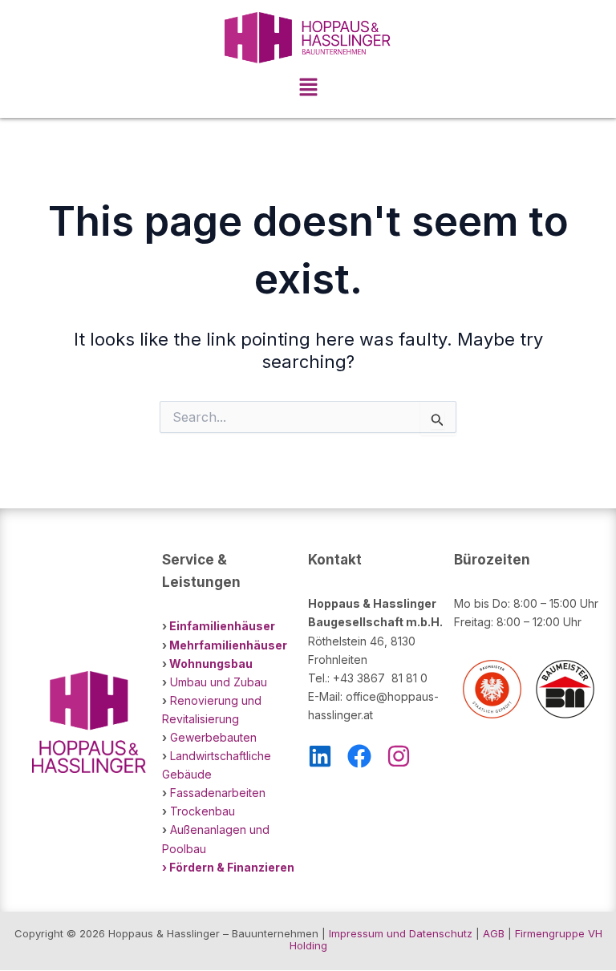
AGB (494, 933)
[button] (308, 88)
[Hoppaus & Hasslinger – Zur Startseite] (308, 37)
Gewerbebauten (213, 737)
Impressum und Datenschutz (400, 933)
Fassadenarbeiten (217, 792)
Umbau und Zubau (218, 682)
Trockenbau (202, 811)
